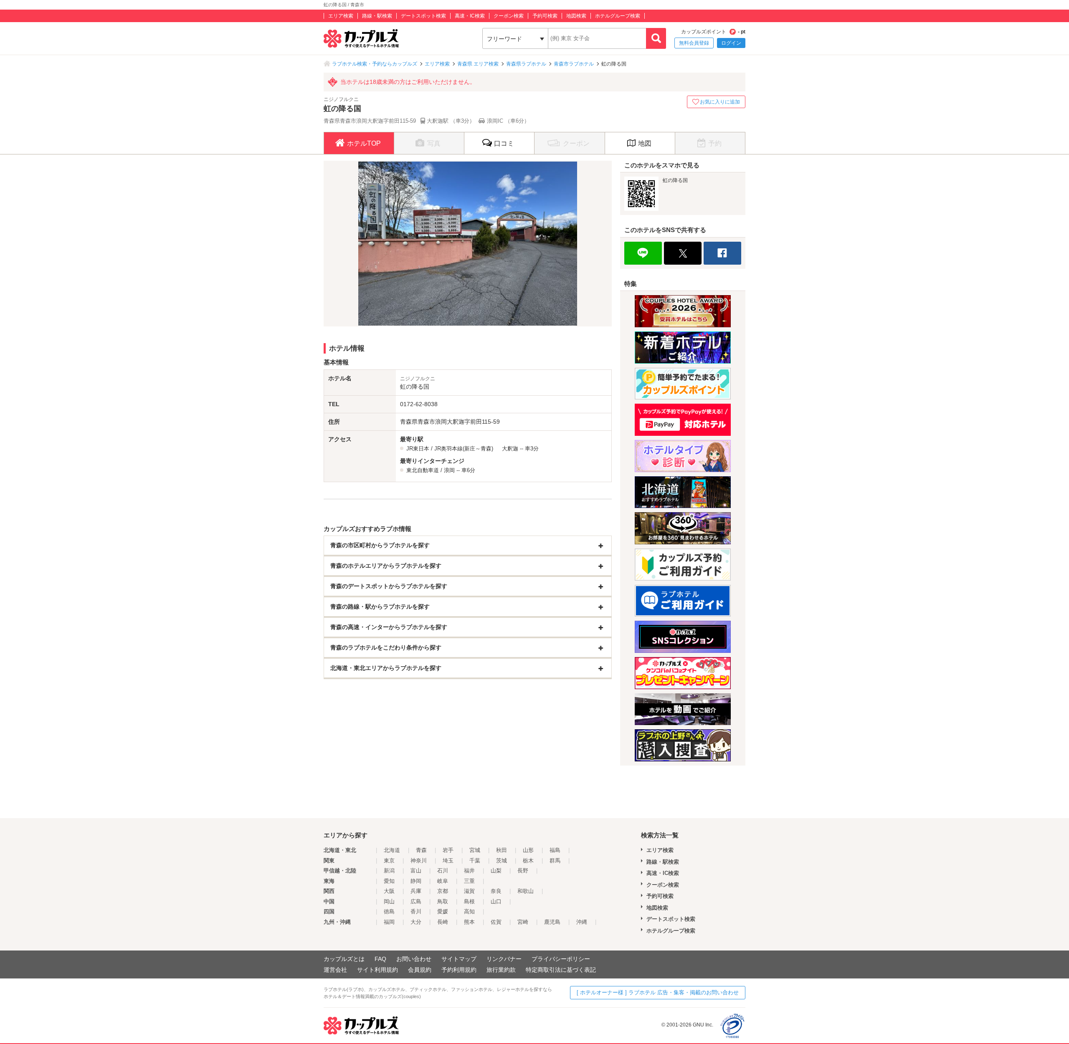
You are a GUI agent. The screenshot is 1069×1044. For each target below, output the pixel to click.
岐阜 (442, 881)
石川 (442, 870)
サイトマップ (458, 959)
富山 (415, 870)
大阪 (389, 891)
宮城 (474, 850)
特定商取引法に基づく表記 (561, 969)
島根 (469, 901)
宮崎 (522, 922)
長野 (522, 870)
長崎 (442, 922)
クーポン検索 (509, 16)
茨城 (501, 860)
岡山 (389, 901)
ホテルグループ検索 (617, 16)
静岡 (415, 881)
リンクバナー (504, 959)
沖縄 (581, 922)
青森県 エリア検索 (478, 64)
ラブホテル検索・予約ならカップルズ (374, 64)
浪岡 (449, 470)
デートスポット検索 (423, 16)
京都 (442, 891)
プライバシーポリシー (561, 959)
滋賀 (469, 891)
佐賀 (496, 922)
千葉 (474, 860)
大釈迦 (510, 448)
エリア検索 (340, 16)
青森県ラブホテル (526, 64)
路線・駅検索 (377, 16)
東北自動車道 (422, 470)
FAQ (380, 959)
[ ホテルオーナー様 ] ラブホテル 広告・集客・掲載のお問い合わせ (658, 992)
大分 (415, 922)
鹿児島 (552, 922)
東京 (389, 860)
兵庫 (415, 891)
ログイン (731, 43)
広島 (415, 901)
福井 (469, 870)
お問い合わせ (413, 959)
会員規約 (419, 969)
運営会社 (335, 969)
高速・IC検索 (470, 16)
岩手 (448, 850)
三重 (469, 881)
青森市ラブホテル (574, 64)
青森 (421, 850)
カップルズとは (344, 959)
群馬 (555, 860)
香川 (415, 911)
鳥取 (442, 901)
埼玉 (448, 860)
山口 (496, 901)
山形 (528, 850)
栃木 (528, 860)
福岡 (389, 922)
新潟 (389, 870)
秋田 (501, 850)
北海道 (392, 850)
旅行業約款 (501, 969)
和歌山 (525, 891)
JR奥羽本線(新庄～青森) (463, 448)
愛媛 (442, 911)
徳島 (389, 911)
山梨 (496, 870)
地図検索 (576, 16)
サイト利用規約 (377, 969)
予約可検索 (544, 16)
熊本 (469, 922)
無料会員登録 (694, 43)
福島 (555, 850)
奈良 (496, 891)
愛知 (389, 881)
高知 (469, 911)
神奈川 (418, 860)
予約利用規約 (458, 969)
